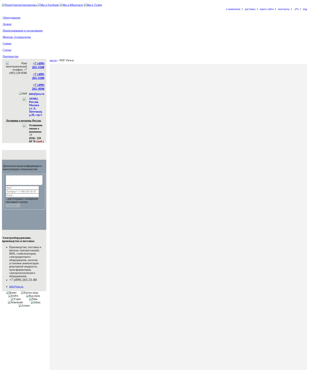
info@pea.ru (36, 93)
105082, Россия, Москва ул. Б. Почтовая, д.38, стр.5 (36, 106)
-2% (296, 9)
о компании (233, 9)
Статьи (7, 49)
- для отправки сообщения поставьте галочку (22, 200)
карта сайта (267, 9)
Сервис (7, 43)
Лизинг (7, 24)
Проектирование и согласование (23, 30)
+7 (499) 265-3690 (38, 87)
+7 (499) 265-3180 (38, 76)
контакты (284, 9)
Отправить (13, 205)
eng (305, 9)
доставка (250, 9)
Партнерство (10, 56)
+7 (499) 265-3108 (38, 65)
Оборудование (11, 17)
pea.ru (53, 60)
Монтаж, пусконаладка (17, 37)
